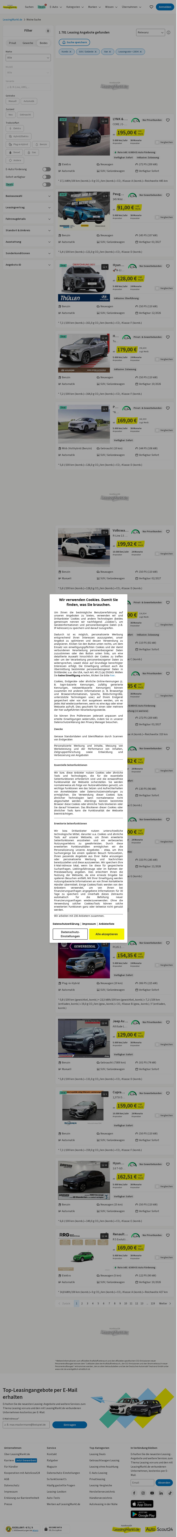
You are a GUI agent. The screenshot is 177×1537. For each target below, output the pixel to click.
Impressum (89, 923)
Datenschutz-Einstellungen (70, 934)
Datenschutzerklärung (66, 923)
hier (112, 675)
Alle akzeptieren (107, 934)
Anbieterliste (106, 923)
